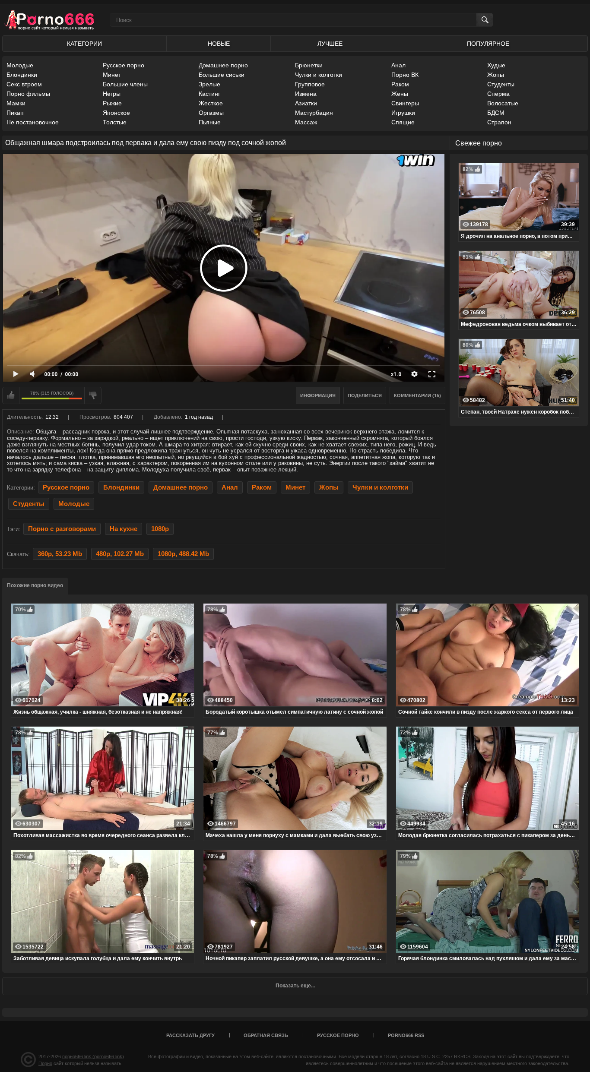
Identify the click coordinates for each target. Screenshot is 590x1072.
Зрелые (209, 84)
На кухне (123, 528)
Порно (45, 1063)
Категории (84, 43)
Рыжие (112, 103)
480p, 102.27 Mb (120, 553)
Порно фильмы (28, 93)
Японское (116, 112)
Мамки (15, 103)
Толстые (115, 122)
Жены (399, 93)
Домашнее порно (223, 65)
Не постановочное (32, 122)
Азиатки (306, 103)
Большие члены (125, 84)
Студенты (500, 84)
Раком (400, 84)
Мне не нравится (93, 395)
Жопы (495, 74)
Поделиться (365, 395)
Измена (306, 93)
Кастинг (209, 93)
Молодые (19, 65)
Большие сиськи (221, 74)
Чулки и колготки (318, 74)
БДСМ (495, 112)
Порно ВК (405, 74)
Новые (219, 43)
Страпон (499, 122)
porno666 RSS (406, 1035)
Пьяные (210, 122)
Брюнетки (309, 65)
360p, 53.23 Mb (60, 553)
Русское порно (123, 65)
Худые (496, 65)
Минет (112, 74)
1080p (160, 528)
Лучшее (330, 43)
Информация (318, 395)
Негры (112, 93)
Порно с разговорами (62, 528)
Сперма (498, 93)
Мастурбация (314, 112)
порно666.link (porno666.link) (93, 1056)
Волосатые (502, 103)
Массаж (306, 122)
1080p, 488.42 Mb (183, 553)
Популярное (488, 43)
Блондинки (21, 74)
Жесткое (211, 103)
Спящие (403, 122)
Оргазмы (211, 112)
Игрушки (403, 112)
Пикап (15, 112)
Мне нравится (10, 395)
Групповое (310, 84)
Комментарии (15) (417, 395)
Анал (398, 65)
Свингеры (405, 103)
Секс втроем (24, 84)
